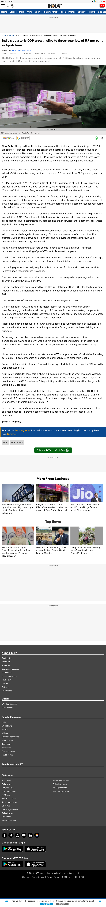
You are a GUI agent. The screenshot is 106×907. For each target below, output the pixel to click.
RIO (76, 877)
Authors (5, 687)
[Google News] (8, 138)
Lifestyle (82, 11)
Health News (7, 755)
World (29, 11)
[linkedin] (30, 835)
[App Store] (35, 849)
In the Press (7, 672)
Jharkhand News (9, 791)
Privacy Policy (53, 877)
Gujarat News (7, 813)
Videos (13, 11)
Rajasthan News (60, 784)
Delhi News (6, 784)
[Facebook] (4, 835)
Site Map (25, 877)
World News (7, 726)
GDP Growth (17, 442)
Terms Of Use (38, 877)
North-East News (9, 798)
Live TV (5, 683)
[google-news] (36, 835)
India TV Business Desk (21, 50)
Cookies (8, 901)
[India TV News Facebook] (99, 1)
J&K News (6, 817)
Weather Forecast (9, 704)
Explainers (6, 747)
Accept (46, 904)
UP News (6, 806)
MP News (6, 795)
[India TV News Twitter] (101, 1)
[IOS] (93, 1)
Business (12, 35)
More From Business (53, 479)
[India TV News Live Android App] (12, 849)
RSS (82, 877)
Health (92, 11)
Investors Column (9, 676)
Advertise (6, 665)
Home (4, 11)
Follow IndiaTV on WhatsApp (51, 450)
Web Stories (7, 691)
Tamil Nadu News (9, 802)
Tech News (6, 744)
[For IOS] (35, 864)
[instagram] (17, 835)
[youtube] (23, 835)
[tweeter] (11, 835)
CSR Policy (66, 877)
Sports (38, 11)
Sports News (7, 740)
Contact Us (6, 658)
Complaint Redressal (10, 669)
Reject (62, 904)
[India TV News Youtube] (104, 1)
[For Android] (12, 864)
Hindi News (7, 680)
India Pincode (7, 707)
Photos (71, 11)
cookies (97, 901)
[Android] (95, 1)
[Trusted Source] (23, 138)
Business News (8, 751)
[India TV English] (55, 6)
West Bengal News (61, 791)
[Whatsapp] (96, 138)
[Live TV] (102, 6)
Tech (63, 11)
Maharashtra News (61, 780)
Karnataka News (9, 820)
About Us (6, 662)
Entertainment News (10, 737)
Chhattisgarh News (10, 809)
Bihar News (7, 780)
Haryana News (8, 788)
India (21, 11)
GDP (5, 442)
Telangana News (60, 788)
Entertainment (51, 11)
